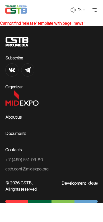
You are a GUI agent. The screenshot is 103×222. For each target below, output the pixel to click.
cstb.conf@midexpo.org (27, 168)
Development (74, 183)
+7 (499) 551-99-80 (24, 159)
